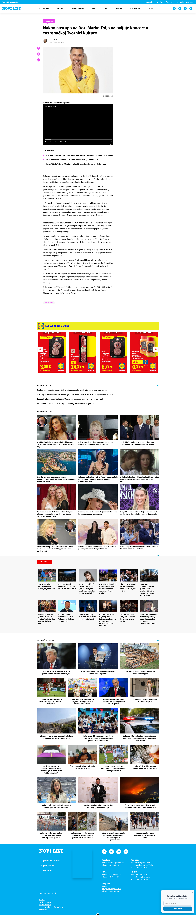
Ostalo (151, 8)
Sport (94, 8)
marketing (47, 870)
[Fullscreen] (110, 142)
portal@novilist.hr (114, 874)
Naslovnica (44, 8)
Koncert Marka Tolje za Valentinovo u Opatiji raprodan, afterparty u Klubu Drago (76, 164)
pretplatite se (49, 865)
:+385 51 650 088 (142, 868)
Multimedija (135, 8)
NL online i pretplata (185, 2)
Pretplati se (178, 908)
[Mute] (56, 142)
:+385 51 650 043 (114, 891)
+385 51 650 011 (113, 865)
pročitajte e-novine (51, 860)
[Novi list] (11, 8)
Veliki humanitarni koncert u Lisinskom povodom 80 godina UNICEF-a (72, 160)
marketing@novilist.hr (144, 865)
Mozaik (119, 8)
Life (106, 8)
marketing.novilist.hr (142, 863)
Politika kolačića (45, 905)
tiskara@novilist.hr (143, 877)
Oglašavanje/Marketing (165, 2)
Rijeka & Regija (78, 8)
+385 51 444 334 (113, 877)
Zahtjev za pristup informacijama (51, 907)
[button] (155, 349)
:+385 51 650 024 (142, 879)
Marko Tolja (49, 303)
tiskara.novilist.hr (140, 874)
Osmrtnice (150, 2)
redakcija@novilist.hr (115, 863)
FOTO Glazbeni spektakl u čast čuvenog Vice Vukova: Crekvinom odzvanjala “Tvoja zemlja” (79, 155)
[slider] (78, 139)
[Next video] (51, 142)
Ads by (109, 144)
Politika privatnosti (46, 902)
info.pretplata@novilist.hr (111, 889)
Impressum (43, 910)
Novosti (60, 8)
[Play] (45, 142)
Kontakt (42, 900)
